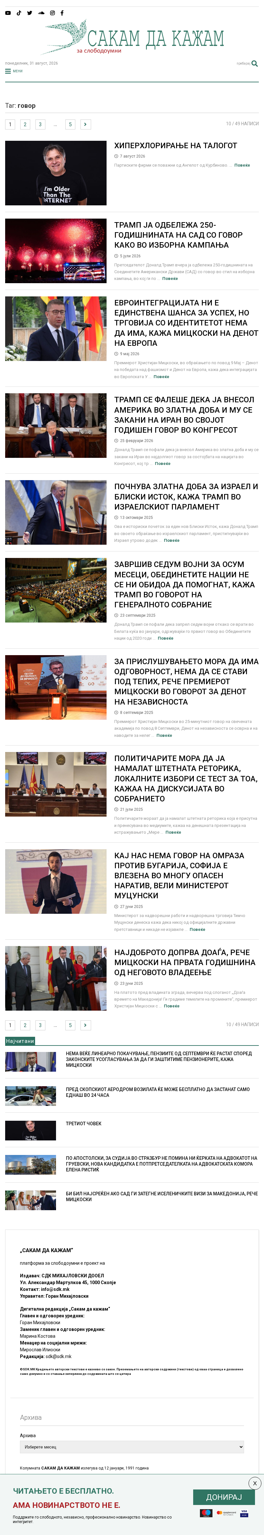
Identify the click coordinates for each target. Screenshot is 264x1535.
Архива (28, 1435)
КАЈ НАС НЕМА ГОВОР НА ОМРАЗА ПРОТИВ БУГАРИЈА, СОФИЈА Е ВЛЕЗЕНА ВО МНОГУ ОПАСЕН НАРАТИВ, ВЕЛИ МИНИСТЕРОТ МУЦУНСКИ (179, 876)
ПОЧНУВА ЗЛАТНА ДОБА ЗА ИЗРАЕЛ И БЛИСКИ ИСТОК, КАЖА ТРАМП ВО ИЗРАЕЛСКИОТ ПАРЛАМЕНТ (186, 496)
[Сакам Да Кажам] (132, 53)
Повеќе (242, 165)
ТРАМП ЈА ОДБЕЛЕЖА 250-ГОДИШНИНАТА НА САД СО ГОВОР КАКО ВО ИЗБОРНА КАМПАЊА (178, 235)
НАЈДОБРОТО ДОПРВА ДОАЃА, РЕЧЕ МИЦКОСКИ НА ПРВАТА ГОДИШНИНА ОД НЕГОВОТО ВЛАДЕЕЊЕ (185, 962)
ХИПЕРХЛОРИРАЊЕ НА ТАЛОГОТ (175, 145)
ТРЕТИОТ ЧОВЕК (83, 1123)
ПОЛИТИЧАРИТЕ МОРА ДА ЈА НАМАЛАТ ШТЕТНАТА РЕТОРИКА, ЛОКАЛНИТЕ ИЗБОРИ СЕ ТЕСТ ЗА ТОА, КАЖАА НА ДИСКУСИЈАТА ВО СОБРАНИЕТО (186, 778)
